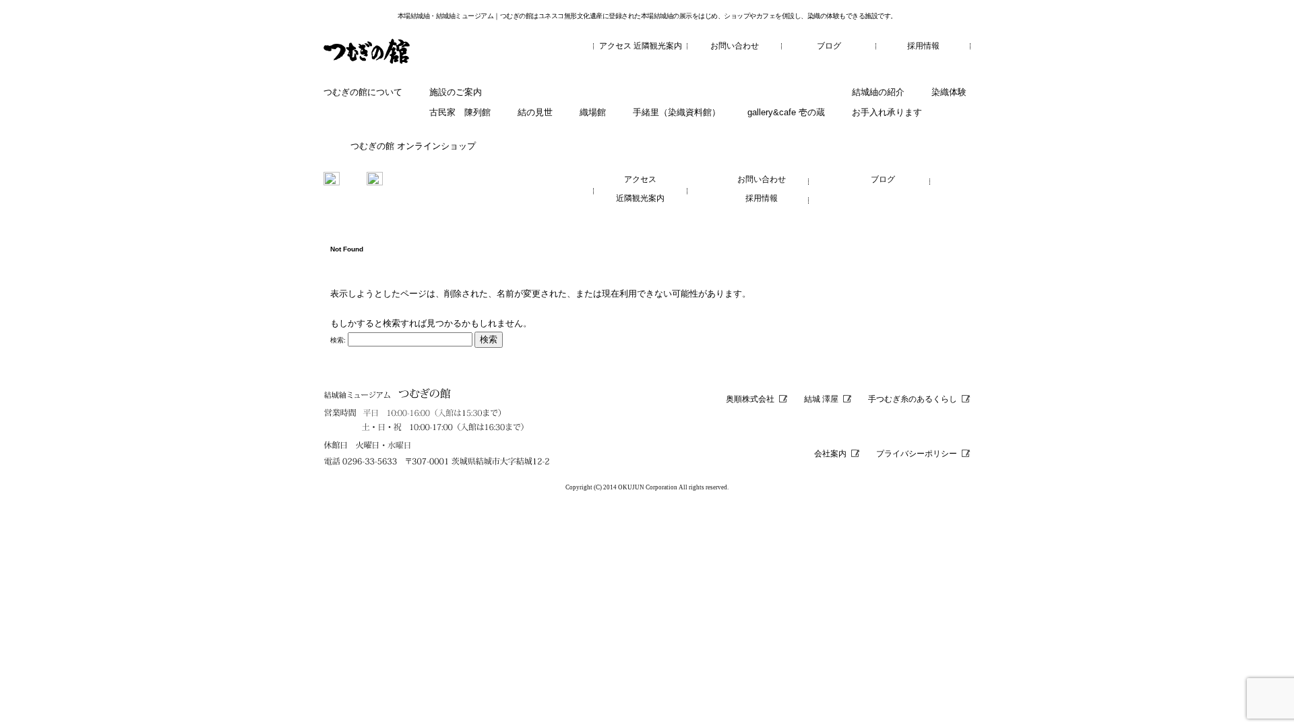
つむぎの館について (363, 92)
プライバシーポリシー (916, 453)
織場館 (593, 112)
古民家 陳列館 (460, 112)
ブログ (829, 46)
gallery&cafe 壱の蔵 (786, 112)
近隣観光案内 (658, 46)
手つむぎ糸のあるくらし (912, 399)
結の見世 (535, 112)
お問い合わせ (734, 46)
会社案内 (830, 453)
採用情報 (923, 46)
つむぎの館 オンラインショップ (413, 146)
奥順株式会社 (750, 399)
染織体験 (948, 92)
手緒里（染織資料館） (676, 112)
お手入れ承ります (887, 112)
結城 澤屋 (821, 399)
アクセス (615, 46)
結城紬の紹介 (878, 92)
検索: (338, 340)
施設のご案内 (455, 92)
